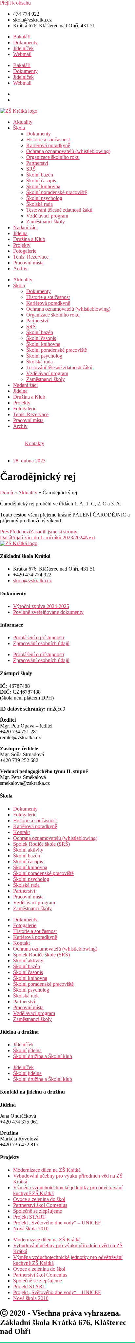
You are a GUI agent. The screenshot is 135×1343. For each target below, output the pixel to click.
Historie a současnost (48, 139)
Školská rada (39, 204)
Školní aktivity (28, 850)
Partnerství (37, 163)
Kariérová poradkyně (48, 145)
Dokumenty (25, 42)
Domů (6, 492)
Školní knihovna (43, 186)
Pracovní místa (28, 262)
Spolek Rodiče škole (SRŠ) (41, 844)
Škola (19, 128)
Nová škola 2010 (30, 1228)
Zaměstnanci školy (45, 221)
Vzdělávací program (47, 216)
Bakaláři (21, 36)
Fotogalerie (24, 251)
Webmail (22, 54)
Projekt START (29, 1217)
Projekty (21, 245)
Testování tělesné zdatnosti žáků (59, 210)
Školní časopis (41, 180)
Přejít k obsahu (15, 3)
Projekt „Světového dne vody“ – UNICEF (57, 1222)
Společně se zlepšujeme (37, 1211)
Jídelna (20, 233)
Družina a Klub (29, 239)
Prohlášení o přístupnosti (38, 637)
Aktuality (22, 122)
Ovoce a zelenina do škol (39, 1199)
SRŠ (31, 169)
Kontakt (21, 832)
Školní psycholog (44, 198)
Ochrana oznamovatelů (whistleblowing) (68, 151)
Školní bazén (39, 174)
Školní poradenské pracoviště (56, 192)
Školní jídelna (27, 1050)
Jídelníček (23, 48)
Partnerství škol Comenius (40, 1205)
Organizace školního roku (53, 157)
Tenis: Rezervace (30, 257)
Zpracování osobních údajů (41, 643)
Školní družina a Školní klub (42, 1056)
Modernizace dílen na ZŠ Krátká (47, 1170)
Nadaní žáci (25, 227)
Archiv (20, 268)
